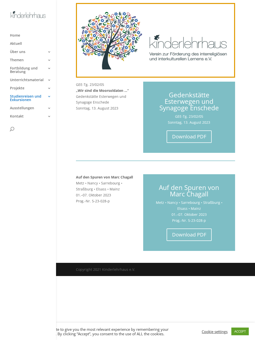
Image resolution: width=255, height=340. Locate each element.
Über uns (17, 52)
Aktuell (16, 44)
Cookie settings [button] (215, 331)
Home (15, 36)
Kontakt (17, 116)
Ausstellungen (22, 108)
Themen (17, 60)
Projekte (17, 88)
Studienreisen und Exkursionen (25, 98)
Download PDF (189, 136)
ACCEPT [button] (240, 331)
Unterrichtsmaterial (27, 80)
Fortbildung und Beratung (24, 70)
